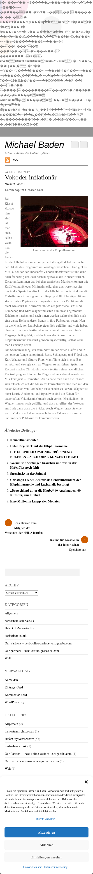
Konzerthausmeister (24, 439)
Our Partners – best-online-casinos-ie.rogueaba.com (38, 643)
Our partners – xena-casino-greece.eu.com (32, 651)
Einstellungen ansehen (46, 857)
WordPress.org (14, 702)
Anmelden (11, 680)
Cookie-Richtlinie (32, 867)
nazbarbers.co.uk (15, 635)
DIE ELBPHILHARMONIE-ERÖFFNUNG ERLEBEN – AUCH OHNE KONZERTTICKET (44, 454)
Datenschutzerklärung (55, 867)
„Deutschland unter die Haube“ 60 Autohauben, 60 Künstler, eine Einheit (45, 492)
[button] (86, 782)
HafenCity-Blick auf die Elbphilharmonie (38, 446)
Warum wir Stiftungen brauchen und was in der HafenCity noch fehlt (43, 465)
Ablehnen (46, 844)
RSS (15, 160)
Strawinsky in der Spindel (28, 473)
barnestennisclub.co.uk (19, 620)
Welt (8, 658)
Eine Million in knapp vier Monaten (35, 501)
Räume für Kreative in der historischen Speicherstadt (69, 544)
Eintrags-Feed (14, 687)
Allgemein (11, 613)
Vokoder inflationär (31, 177)
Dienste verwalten (45, 819)
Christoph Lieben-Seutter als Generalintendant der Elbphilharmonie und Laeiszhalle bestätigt (45, 482)
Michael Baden (14, 184)
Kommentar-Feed (16, 695)
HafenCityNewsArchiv (19, 628)
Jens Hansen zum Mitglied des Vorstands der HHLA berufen (24, 528)
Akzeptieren (46, 832)
